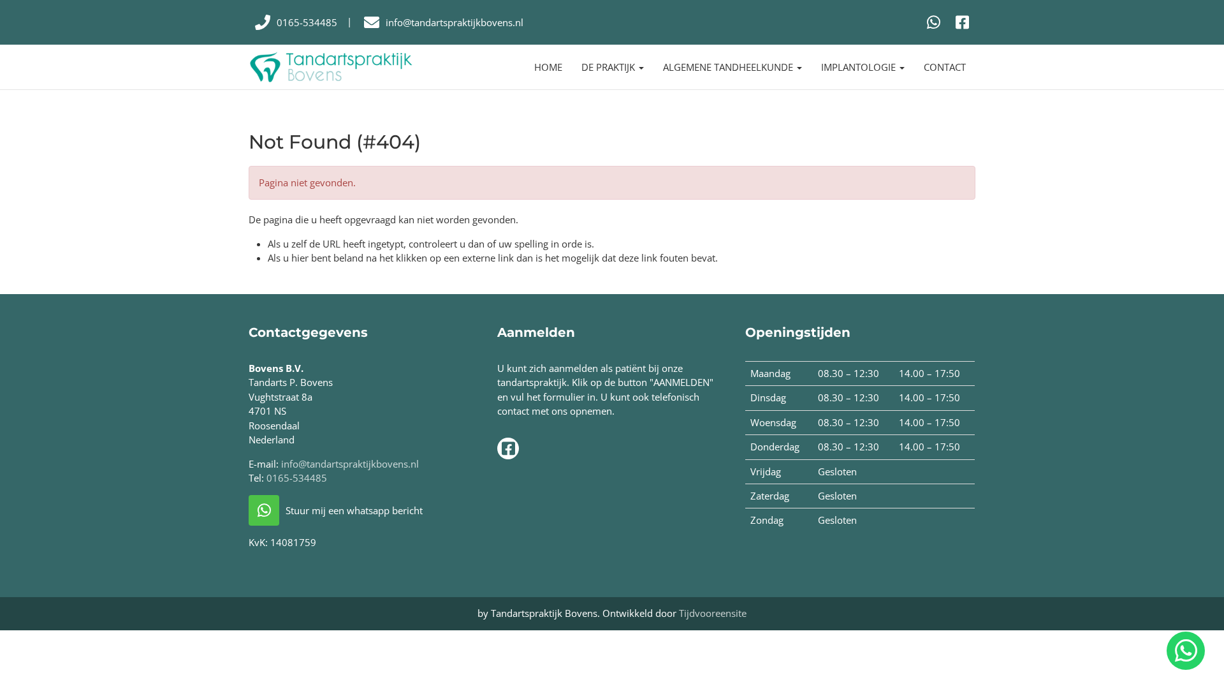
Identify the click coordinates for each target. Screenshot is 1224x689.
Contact (945, 67)
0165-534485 (296, 477)
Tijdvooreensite (713, 613)
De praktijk (609, 67)
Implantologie (859, 67)
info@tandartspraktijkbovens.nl (350, 463)
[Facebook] (962, 22)
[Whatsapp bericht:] (934, 22)
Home (548, 67)
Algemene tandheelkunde (729, 67)
